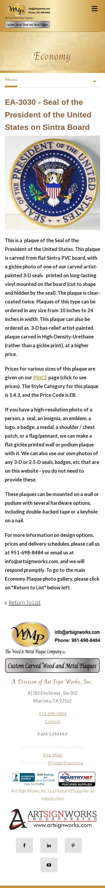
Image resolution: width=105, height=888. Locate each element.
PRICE (40, 377)
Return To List (25, 602)
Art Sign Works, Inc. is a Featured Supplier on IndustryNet (52, 794)
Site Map (52, 754)
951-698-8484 (52, 713)
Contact (52, 721)
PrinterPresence (65, 762)
